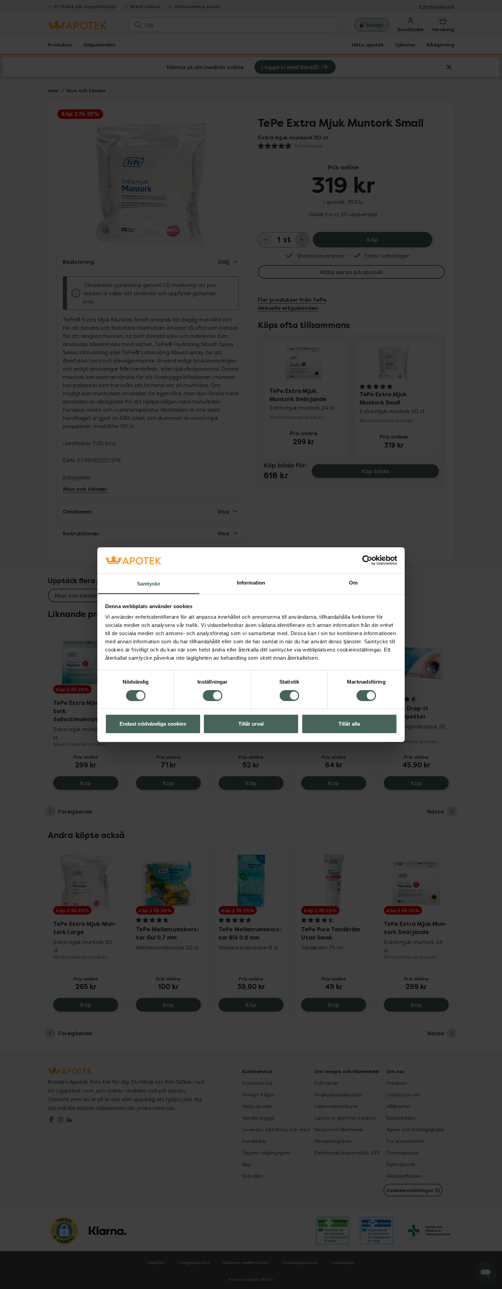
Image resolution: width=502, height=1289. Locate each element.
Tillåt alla (349, 724)
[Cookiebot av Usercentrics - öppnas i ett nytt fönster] (367, 560)
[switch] (212, 695)
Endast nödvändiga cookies (153, 724)
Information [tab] (251, 583)
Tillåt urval (251, 724)
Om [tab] (353, 583)
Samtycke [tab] (149, 584)
